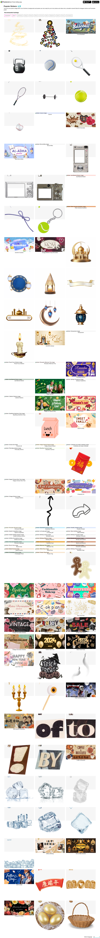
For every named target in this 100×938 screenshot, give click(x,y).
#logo (25, 15)
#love (14, 15)
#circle (41, 15)
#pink (57, 15)
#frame (36, 15)
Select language (88, 936)
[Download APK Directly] (87, 2)
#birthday (20, 15)
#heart (30, 15)
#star (46, 15)
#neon (62, 15)
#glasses (52, 15)
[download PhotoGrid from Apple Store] (96, 2)
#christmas (69, 15)
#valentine (7, 15)
